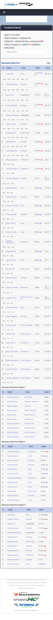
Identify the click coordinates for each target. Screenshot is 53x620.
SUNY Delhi (24, 133)
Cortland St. (24, 160)
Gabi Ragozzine (11, 151)
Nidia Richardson (12, 360)
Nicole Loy (10, 95)
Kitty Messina (11, 133)
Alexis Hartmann (12, 352)
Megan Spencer (11, 160)
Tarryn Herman (11, 197)
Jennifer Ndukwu (12, 169)
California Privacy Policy (28, 580)
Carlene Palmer (11, 369)
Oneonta (23, 84)
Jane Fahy (10, 74)
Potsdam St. (24, 343)
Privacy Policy (11, 580)
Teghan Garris (11, 124)
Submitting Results (24, 583)
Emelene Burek (11, 105)
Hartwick (23, 214)
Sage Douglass (11, 316)
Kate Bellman (11, 142)
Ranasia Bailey (11, 188)
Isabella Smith (11, 298)
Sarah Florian (11, 223)
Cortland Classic (12, 27)
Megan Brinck (11, 251)
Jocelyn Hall (10, 334)
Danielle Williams (12, 378)
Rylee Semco (11, 343)
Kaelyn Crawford (12, 287)
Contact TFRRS (39, 583)
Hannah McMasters (10, 241)
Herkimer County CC (26, 298)
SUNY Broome (25, 334)
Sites (13, 583)
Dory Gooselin (11, 325)
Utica (22, 74)
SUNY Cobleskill (26, 325)
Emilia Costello (11, 232)
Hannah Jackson (12, 178)
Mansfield (24, 287)
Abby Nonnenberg (12, 115)
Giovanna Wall (11, 214)
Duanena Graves (12, 206)
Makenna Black (11, 278)
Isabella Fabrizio (12, 84)
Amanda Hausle (12, 308)
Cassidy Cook (11, 260)
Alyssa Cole (10, 269)
